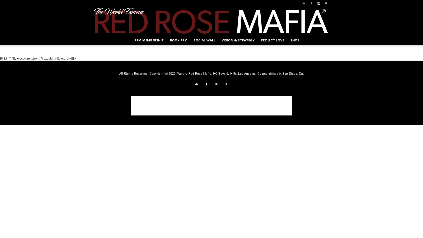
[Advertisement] (211, 105)
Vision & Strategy (238, 40)
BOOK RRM (178, 40)
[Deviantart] (304, 3)
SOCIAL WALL (204, 40)
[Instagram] (318, 3)
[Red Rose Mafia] (211, 20)
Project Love (272, 40)
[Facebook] (311, 3)
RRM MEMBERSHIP (149, 40)
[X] (326, 3)
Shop (294, 40)
